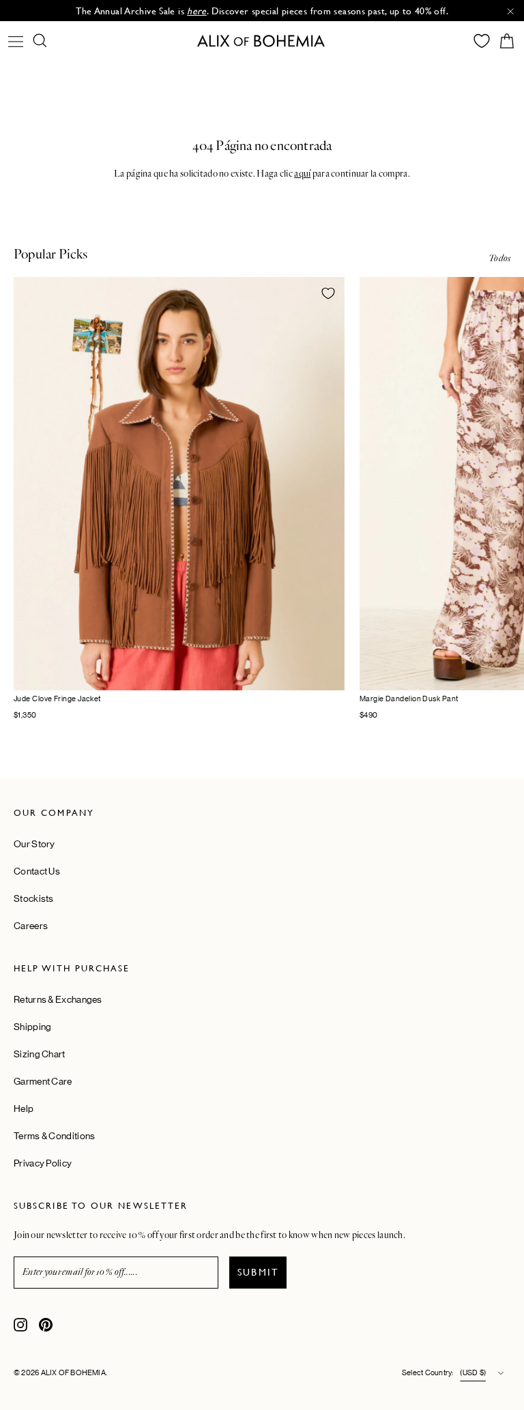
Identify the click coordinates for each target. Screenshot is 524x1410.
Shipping (32, 1026)
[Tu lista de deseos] (482, 41)
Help (23, 1108)
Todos (499, 258)
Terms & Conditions (54, 1135)
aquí (302, 174)
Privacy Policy (43, 1163)
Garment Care (43, 1081)
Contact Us (37, 871)
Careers (31, 925)
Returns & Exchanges (58, 999)
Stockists (34, 898)
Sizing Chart (40, 1053)
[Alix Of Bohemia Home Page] (262, 40)
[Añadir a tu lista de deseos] (328, 293)
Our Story (34, 843)
